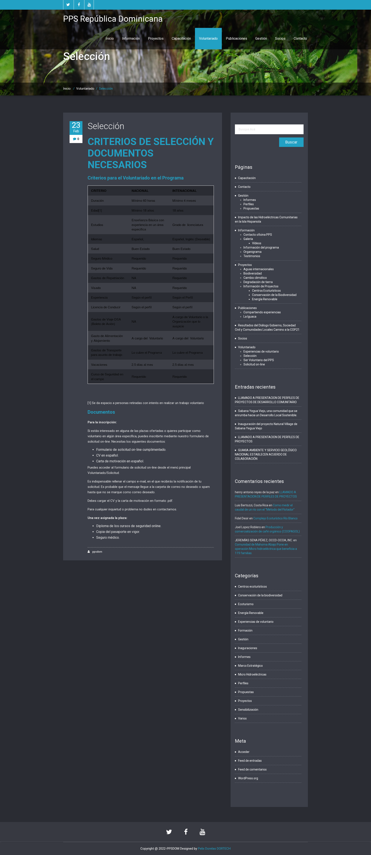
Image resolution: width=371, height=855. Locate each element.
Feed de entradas (250, 760)
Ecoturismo (246, 604)
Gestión (261, 38)
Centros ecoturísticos (252, 586)
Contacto (300, 38)
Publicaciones (236, 38)
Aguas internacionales (258, 269)
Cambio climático (255, 277)
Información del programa (261, 247)
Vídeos (256, 243)
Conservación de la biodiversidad (260, 595)
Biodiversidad (252, 273)
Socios (280, 38)
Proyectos (156, 38)
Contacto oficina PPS (257, 234)
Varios (242, 718)
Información (131, 38)
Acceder (243, 752)
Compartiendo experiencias (262, 312)
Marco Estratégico (250, 665)
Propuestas (251, 208)
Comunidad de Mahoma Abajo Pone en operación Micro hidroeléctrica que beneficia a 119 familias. (266, 549)
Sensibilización (248, 709)
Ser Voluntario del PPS (258, 360)
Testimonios (251, 256)
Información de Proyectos (260, 286)
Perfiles (248, 204)
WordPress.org (248, 778)
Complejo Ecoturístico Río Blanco (275, 518)
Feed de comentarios (252, 769)
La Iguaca (249, 316)
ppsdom (97, 551)
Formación (245, 630)
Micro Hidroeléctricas (252, 674)
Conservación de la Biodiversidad (274, 295)
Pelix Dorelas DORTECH (214, 848)
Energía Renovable (264, 299)
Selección (106, 126)
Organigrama (252, 251)
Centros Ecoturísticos (266, 290)
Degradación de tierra (258, 282)
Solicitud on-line (254, 364)
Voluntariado (208, 38)
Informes (249, 200)
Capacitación (181, 38)
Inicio (110, 38)
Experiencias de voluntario (261, 351)
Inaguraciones (247, 648)
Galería (248, 239)
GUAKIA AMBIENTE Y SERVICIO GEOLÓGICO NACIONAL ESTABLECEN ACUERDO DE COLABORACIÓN (266, 454)
